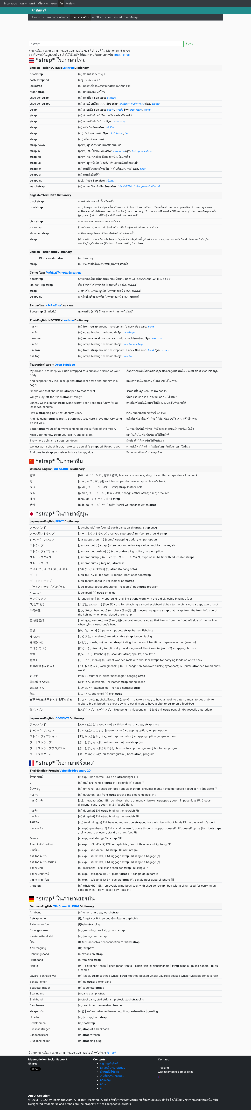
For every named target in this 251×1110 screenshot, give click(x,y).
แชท (54, 3)
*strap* (111, 1052)
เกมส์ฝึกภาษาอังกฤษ (126, 17)
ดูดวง (23, 3)
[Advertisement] (125, 30)
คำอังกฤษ (106, 1080)
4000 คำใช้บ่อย (101, 17)
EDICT (59, 521)
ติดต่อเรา (71, 3)
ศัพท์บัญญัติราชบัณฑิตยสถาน (63, 272)
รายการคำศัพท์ (80, 17)
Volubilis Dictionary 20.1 (76, 770)
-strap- (126, 54)
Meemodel (11, 3)
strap (117, 54)
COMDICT (62, 718)
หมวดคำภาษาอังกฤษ (55, 17)
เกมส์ (32, 3)
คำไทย (104, 1084)
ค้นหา (189, 44)
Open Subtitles (65, 364)
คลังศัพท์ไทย (53, 305)
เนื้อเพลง (43, 3)
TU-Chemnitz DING (66, 906)
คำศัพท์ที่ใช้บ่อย (109, 1071)
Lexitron (68, 67)
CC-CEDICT (62, 469)
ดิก (61, 3)
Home (36, 17)
